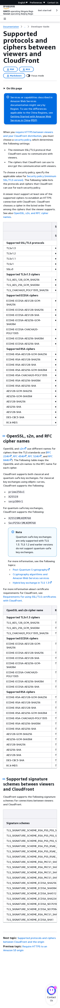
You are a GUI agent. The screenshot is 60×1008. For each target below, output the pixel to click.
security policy (22, 139)
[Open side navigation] (5, 18)
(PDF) (34, 120)
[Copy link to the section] (4, 436)
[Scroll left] (35, 10)
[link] (40, 26)
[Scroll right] (57, 10)
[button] (12, 88)
